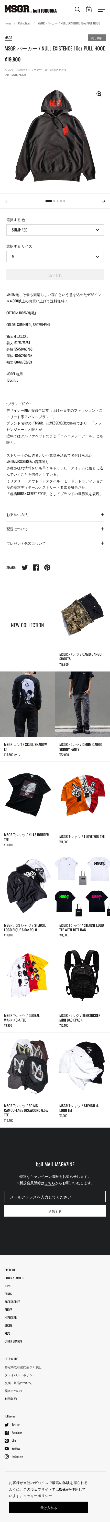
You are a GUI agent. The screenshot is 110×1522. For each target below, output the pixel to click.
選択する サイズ (19, 246)
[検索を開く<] (77, 9)
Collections (24, 23)
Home (8, 23)
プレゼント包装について (26, 543)
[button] (103, 201)
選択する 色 (15, 219)
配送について (17, 528)
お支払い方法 (17, 514)
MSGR (8, 37)
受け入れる (48, 1507)
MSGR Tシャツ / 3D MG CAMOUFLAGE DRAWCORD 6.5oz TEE (27, 1080)
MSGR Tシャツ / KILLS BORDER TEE (27, 807)
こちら (50, 1182)
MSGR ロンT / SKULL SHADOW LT (27, 717)
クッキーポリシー (37, 1495)
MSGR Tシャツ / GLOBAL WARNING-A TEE (27, 987)
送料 (19, 70)
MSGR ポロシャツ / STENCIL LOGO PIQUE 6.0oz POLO (27, 897)
